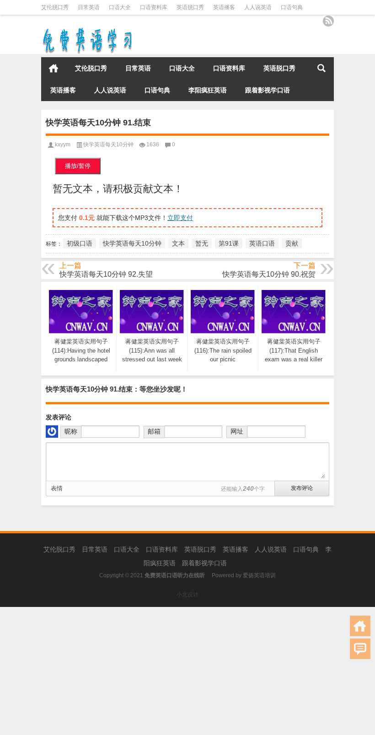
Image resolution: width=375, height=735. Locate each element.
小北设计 (187, 594)
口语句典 (292, 7)
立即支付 (180, 217)
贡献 (291, 243)
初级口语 (79, 243)
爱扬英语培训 (259, 575)
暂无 (201, 243)
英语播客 (224, 7)
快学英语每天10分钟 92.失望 (106, 274)
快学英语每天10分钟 (108, 144)
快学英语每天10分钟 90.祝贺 (269, 274)
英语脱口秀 (190, 7)
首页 (53, 68)
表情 (57, 488)
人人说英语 (258, 7)
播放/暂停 (78, 165)
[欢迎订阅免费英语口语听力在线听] (328, 21)
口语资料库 (153, 7)
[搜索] (321, 68)
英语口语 (262, 243)
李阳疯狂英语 (207, 90)
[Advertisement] (187, 671)
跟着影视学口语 (267, 90)
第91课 (229, 243)
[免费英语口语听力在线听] (87, 29)
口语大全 (120, 7)
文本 (178, 243)
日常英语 (89, 7)
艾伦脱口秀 (55, 7)
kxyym (62, 144)
